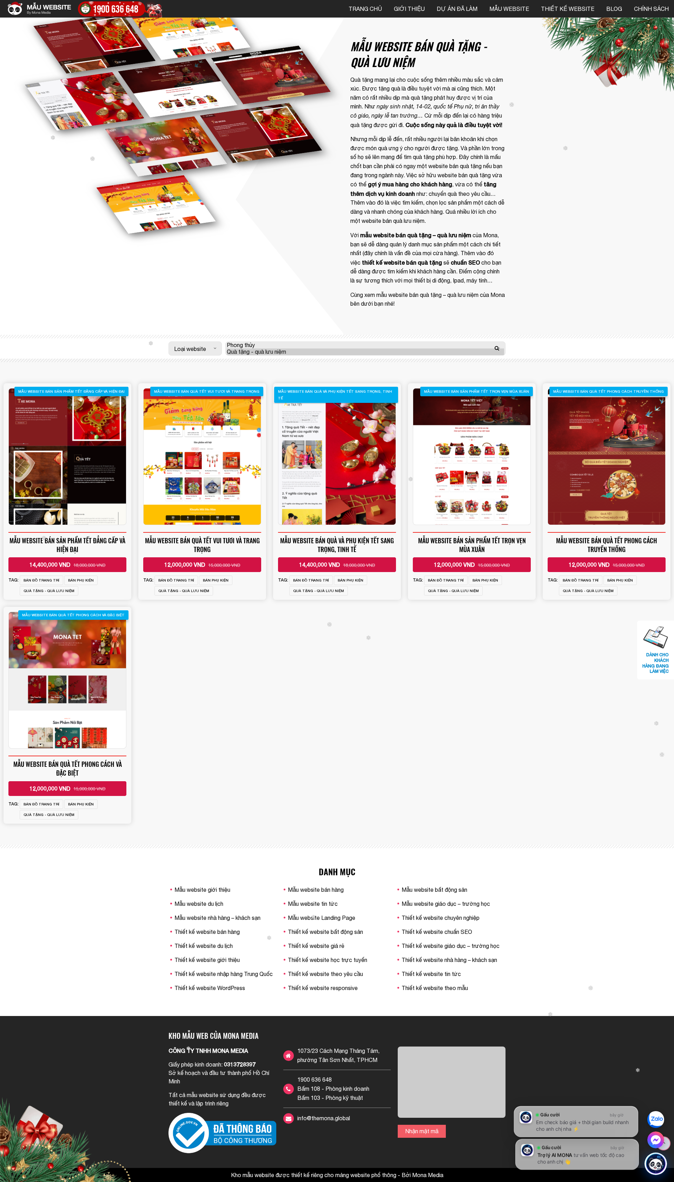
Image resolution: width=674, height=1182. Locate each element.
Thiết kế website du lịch (203, 946)
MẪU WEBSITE (509, 9)
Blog (614, 9)
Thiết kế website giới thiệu (207, 960)
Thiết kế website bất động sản (325, 932)
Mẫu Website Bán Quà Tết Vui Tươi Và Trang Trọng (202, 545)
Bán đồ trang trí (41, 580)
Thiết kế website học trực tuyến (327, 960)
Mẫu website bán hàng (316, 889)
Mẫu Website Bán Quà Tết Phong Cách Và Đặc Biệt (67, 768)
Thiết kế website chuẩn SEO (437, 932)
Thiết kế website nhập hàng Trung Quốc (223, 974)
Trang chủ (365, 9)
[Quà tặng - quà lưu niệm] (365, 351)
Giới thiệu (409, 9)
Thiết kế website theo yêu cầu (325, 974)
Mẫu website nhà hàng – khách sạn (217, 918)
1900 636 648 (314, 1079)
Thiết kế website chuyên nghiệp (441, 918)
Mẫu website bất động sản (434, 889)
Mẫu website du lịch (198, 904)
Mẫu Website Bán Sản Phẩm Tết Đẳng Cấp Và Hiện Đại (67, 545)
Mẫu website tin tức (313, 904)
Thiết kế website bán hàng (207, 932)
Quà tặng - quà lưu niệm (49, 591)
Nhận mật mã (421, 1131)
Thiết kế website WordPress (209, 988)
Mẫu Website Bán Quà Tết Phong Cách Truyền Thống (606, 545)
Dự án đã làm (457, 9)
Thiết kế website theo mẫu (435, 988)
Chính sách (651, 9)
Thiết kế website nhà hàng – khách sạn (449, 960)
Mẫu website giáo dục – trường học (446, 904)
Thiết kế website (567, 9)
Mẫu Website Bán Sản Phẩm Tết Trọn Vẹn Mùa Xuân (472, 545)
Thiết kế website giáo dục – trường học (451, 946)
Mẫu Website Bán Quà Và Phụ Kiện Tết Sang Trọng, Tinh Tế (337, 545)
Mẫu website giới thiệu (202, 889)
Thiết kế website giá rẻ (316, 946)
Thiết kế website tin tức (431, 974)
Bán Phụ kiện (81, 580)
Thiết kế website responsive (323, 988)
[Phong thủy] (365, 345)
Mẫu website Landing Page (321, 918)
